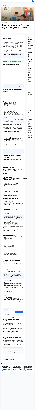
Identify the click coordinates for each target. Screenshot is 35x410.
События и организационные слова (30, 46)
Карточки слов (13, 351)
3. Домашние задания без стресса (30, 92)
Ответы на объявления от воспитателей (30, 52)
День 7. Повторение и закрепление (30, 113)
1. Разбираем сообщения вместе (29, 87)
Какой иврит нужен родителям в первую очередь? (30, 124)
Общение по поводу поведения (29, 66)
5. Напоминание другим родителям (30, 79)
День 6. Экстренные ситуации (29, 110)
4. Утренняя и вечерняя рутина (30, 94)
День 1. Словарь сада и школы (30, 98)
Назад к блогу (4, 5)
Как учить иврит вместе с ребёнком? (30, 138)
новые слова (15, 223)
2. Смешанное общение (30, 89)
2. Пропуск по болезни (30, 72)
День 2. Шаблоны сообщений (30, 100)
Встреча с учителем (29, 63)
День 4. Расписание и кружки (30, 105)
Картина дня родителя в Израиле (30, 37)
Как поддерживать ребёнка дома (30, 84)
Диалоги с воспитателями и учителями (30, 59)
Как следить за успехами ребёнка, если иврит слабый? (30, 135)
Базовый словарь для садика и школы (30, 39)
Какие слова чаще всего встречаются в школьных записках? (30, 131)
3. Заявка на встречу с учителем (29, 75)
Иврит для (5, 37)
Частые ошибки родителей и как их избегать (30, 116)
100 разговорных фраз (14, 352)
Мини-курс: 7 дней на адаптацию (30, 96)
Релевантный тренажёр (7, 351)
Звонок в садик (30, 61)
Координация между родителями (30, 55)
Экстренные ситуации (29, 57)
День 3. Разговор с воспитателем (30, 102)
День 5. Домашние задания (29, 108)
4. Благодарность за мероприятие (30, 77)
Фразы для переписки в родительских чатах (29, 48)
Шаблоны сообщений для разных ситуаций (30, 68)
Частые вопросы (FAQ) (30, 121)
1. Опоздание (29, 70)
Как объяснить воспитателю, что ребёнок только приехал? (30, 127)
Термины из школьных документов (29, 82)
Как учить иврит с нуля (7, 352)
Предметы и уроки (29, 43)
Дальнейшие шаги (30, 119)
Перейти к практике (18, 119)
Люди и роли (29, 41)
